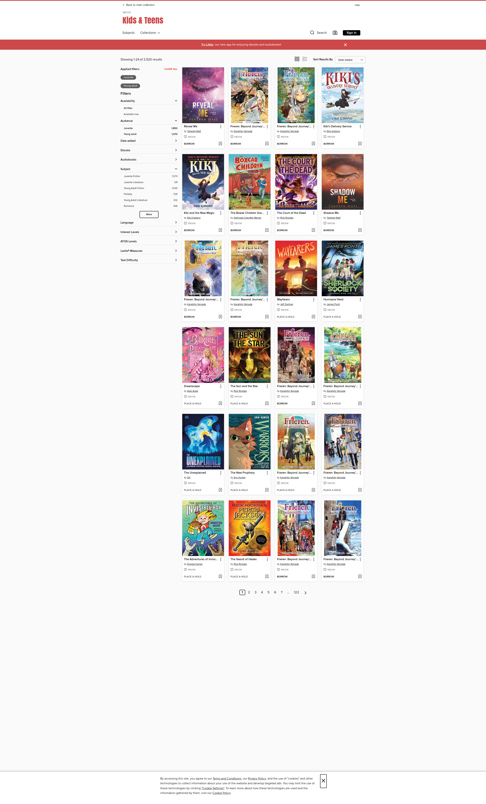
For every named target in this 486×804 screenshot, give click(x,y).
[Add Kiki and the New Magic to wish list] (220, 230)
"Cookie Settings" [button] (212, 788)
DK (188, 477)
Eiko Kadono (333, 131)
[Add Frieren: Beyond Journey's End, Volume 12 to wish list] (313, 144)
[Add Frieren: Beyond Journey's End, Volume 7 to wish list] (359, 403)
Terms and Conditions (227, 778)
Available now (131, 114)
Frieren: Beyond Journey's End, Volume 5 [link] (340, 473)
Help (357, 5)
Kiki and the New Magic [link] (199, 213)
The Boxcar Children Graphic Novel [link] (247, 213)
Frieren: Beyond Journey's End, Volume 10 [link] (247, 299)
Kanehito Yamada (243, 131)
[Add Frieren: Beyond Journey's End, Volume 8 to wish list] (313, 403)
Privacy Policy (257, 778)
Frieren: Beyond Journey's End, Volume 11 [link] (247, 126)
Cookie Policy (221, 793)
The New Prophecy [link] (242, 473)
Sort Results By (323, 59)
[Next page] (305, 592)
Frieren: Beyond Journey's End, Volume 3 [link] (294, 559)
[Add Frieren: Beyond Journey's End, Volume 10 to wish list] (266, 317)
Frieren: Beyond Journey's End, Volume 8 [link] (294, 386)
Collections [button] (149, 33)
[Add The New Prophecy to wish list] (266, 490)
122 (296, 592)
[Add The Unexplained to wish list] (220, 490)
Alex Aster (192, 391)
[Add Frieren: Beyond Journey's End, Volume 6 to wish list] (313, 490)
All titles (128, 108)
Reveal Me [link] (190, 126)
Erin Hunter (239, 477)
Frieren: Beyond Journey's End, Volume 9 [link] (201, 299)
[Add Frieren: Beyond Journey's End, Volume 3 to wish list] (313, 576)
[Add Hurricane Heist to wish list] (359, 317)
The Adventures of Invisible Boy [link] (201, 559)
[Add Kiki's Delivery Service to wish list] (359, 144)
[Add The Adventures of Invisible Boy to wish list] (220, 576)
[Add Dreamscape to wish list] (220, 403)
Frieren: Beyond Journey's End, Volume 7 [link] (340, 386)
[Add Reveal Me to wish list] (220, 144)
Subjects (128, 33)
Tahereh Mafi (194, 131)
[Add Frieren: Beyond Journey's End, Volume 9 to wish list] (220, 317)
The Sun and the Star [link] (244, 386)
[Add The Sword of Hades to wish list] (266, 576)
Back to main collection (140, 5)
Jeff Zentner (286, 304)
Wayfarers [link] (283, 299)
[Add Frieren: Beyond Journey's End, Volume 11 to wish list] (266, 144)
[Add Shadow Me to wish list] (359, 230)
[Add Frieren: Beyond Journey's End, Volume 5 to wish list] (359, 490)
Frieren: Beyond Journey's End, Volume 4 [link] (340, 559)
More (149, 214)
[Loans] (335, 33)
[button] (318, 33)
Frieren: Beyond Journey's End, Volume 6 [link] (294, 473)
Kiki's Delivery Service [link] (337, 126)
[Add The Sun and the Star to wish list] (266, 403)
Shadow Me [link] (331, 213)
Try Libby (207, 45)
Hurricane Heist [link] (333, 299)
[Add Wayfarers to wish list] (313, 317)
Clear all (171, 69)
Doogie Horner (195, 564)
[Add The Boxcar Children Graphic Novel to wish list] (266, 230)
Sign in (352, 33)
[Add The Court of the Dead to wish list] (313, 230)
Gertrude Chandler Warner (247, 217)
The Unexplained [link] (195, 473)
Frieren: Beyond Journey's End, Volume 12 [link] (294, 126)
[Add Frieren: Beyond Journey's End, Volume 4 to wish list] (359, 576)
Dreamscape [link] (192, 386)
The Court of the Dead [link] (291, 213)
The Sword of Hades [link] (243, 559)
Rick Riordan (286, 217)
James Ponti (333, 304)
